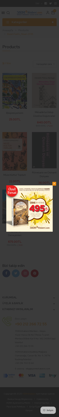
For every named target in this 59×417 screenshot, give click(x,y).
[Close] (54, 184)
